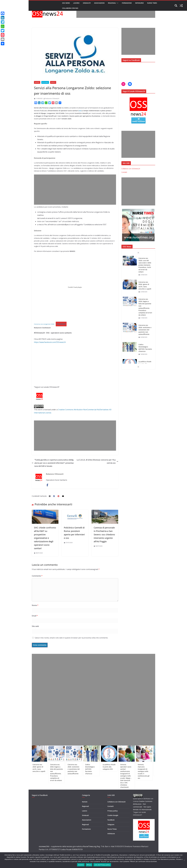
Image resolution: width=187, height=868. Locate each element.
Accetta (81, 865)
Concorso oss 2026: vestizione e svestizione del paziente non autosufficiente (145, 305)
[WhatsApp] (2, 26)
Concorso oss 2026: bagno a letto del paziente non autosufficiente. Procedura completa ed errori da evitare (145, 283)
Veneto (53, 82)
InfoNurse (139, 3)
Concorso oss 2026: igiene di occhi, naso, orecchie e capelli (145, 261)
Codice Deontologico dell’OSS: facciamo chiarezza (145, 324)
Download (61, 324)
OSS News (66, 3)
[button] (117, 3)
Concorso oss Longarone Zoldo (44, 324)
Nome (35, 605)
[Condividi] (2, 43)
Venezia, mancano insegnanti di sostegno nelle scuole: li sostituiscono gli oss (124, 771)
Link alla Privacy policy (102, 865)
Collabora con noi (70, 8)
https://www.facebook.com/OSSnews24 (49, 342)
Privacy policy (112, 811)
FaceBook (110, 820)
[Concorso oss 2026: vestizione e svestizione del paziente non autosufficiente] (130, 304)
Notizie (84, 802)
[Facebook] (2, 13)
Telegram (110, 824)
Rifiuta (89, 865)
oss (80, 111)
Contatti (124, 172)
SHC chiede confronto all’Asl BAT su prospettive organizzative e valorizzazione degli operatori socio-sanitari (45, 538)
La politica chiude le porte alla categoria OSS (145, 340)
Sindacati (87, 3)
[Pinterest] (2, 35)
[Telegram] (2, 22)
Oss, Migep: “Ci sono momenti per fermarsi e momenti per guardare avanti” (142, 769)
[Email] (2, 39)
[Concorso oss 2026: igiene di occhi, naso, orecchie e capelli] (130, 261)
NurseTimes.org (89, 846)
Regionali (112, 3)
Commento (37, 576)
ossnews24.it (44, 846)
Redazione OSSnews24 (52, 98)
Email (35, 616)
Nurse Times (152, 3)
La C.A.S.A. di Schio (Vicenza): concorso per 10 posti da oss (96, 461)
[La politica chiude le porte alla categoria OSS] (130, 340)
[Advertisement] (115, 13)
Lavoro (76, 3)
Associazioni (99, 3)
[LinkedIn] (2, 18)
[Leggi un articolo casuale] (181, 5)
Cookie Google (112, 815)
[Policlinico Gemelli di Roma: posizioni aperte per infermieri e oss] (75, 511)
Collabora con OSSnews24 (130, 169)
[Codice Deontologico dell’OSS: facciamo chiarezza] (130, 323)
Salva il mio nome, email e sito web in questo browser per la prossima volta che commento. (71, 638)
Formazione (127, 3)
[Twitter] (2, 30)
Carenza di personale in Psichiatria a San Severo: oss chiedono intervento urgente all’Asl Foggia (104, 534)
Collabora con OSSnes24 (116, 802)
